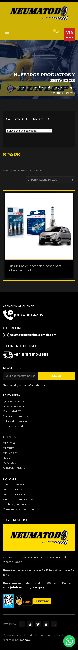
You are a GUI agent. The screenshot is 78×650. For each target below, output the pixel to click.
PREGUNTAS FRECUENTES (18, 499)
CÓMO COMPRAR (13, 484)
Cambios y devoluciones (17, 504)
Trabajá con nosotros (15, 416)
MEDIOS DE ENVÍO (14, 494)
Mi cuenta (9, 443)
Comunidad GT (12, 411)
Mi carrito (8, 448)
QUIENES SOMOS (13, 401)
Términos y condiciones (17, 426)
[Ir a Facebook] (22, 624)
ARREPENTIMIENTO (14, 467)
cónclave (25, 640)
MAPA (69, 34)
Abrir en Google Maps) (27, 587)
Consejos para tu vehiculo (18, 509)
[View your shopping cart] (57, 33)
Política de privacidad (15, 421)
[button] (69, 641)
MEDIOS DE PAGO (14, 489)
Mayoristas (9, 462)
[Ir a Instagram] (30, 624)
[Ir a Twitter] (38, 624)
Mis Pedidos (10, 453)
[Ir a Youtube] (46, 624)
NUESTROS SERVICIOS (16, 406)
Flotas (6, 457)
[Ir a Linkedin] (54, 624)
